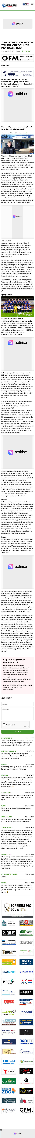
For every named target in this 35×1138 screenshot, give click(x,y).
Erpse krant (23, 133)
